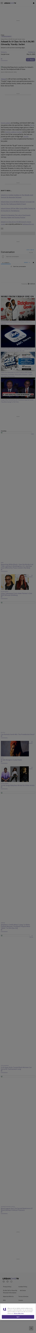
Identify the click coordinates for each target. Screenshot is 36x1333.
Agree (18, 1316)
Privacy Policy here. (19, 1313)
